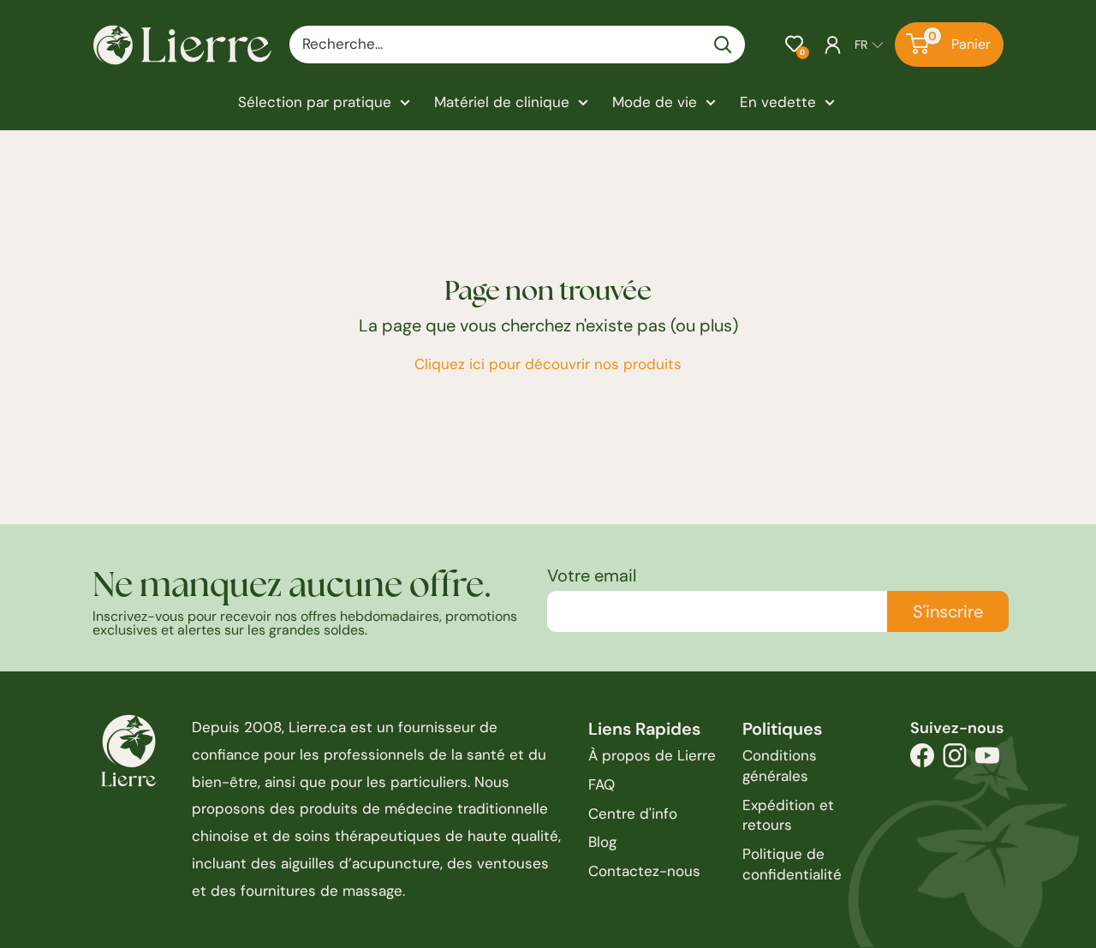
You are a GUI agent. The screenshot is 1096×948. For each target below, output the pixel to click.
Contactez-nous (644, 871)
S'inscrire (948, 611)
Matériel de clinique (501, 101)
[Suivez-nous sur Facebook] (922, 760)
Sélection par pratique (314, 101)
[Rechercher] (723, 44)
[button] (794, 44)
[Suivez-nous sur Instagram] (955, 760)
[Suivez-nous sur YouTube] (987, 760)
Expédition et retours (788, 815)
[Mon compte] (832, 44)
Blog (602, 841)
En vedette (778, 101)
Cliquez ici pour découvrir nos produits (548, 364)
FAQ (601, 784)
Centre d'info (632, 813)
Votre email (591, 575)
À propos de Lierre (652, 755)
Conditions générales (779, 765)
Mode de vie (654, 101)
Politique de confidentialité (792, 864)
